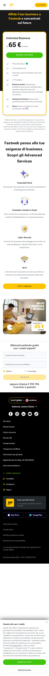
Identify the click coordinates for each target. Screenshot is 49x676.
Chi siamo (7, 421)
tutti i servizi (24, 286)
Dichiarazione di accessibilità (14, 541)
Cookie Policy (8, 530)
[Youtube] (30, 414)
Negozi (8, 490)
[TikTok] (36, 414)
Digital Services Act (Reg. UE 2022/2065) (18, 460)
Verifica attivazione (13, 473)
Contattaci (10, 479)
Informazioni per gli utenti (12, 454)
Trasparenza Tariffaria (11, 449)
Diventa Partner (9, 427)
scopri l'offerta (24, 55)
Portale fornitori (9, 443)
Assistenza (10, 484)
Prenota (24, 377)
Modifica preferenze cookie (13, 535)
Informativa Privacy (10, 524)
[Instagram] (17, 414)
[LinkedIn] (23, 414)
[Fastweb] (11, 5)
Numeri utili (7, 438)
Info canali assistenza (11, 466)
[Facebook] (11, 414)
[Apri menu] (4, 5)
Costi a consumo (9, 432)
